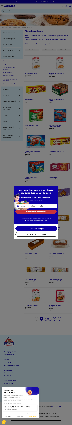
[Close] (55, 188)
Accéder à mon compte (36, 234)
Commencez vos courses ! (36, 212)
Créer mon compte (36, 228)
